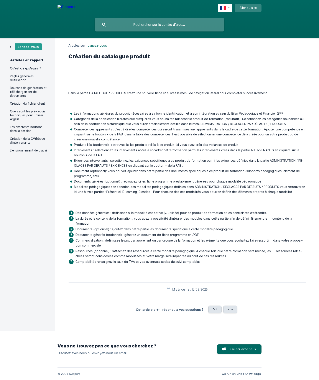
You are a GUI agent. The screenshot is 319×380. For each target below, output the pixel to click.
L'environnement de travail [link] (29, 150)
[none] (66, 7)
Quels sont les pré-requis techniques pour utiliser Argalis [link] (27, 115)
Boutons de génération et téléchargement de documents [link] (28, 91)
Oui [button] (214, 309)
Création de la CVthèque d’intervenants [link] (27, 140)
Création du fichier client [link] (27, 103)
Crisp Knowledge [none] (249, 373)
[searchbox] (159, 24)
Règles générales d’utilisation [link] (22, 78)
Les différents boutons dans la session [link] (26, 129)
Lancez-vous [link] (97, 45)
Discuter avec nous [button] (242, 349)
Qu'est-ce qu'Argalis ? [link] (25, 68)
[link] (26, 46)
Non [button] (230, 309)
